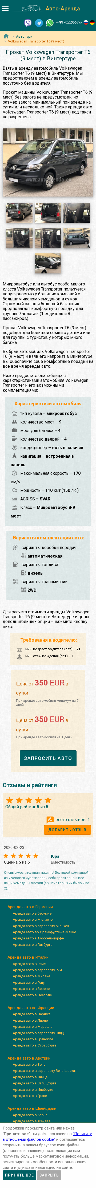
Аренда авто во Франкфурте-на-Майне (44, 932)
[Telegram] (39, 23)
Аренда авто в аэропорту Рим (37, 970)
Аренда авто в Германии (30, 906)
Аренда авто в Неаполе (32, 995)
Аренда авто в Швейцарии (31, 1108)
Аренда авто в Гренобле (33, 1039)
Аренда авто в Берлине (32, 913)
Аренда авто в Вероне (31, 989)
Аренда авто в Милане (31, 976)
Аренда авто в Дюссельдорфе (38, 938)
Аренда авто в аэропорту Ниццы (39, 1033)
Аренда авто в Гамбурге (32, 945)
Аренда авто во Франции (30, 1007)
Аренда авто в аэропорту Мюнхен (41, 926)
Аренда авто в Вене (29, 1064)
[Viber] (28, 23)
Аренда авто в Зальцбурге (34, 1083)
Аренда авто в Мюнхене (33, 920)
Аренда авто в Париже (31, 1014)
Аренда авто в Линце (30, 1077)
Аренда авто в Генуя (29, 983)
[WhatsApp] (50, 23)
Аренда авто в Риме (29, 964)
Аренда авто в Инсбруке (33, 1090)
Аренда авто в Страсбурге (34, 1045)
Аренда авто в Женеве (31, 1121)
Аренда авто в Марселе (32, 1027)
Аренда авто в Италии (28, 957)
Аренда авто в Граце (30, 1096)
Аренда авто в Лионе (30, 1020)
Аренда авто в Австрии (28, 1058)
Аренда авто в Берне (30, 1115)
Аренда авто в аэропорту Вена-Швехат (45, 1071)
